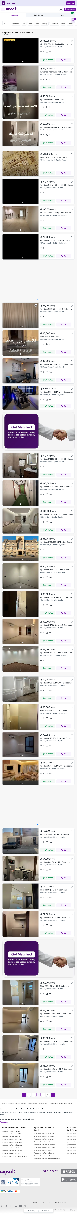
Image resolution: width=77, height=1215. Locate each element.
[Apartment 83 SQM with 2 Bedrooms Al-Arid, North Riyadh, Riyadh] (20, 1032)
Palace (70, 23)
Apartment (15, 23)
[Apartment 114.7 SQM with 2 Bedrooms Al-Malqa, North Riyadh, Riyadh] (20, 383)
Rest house (54, 23)
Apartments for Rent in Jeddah (44, 1136)
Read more (4, 1122)
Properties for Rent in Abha (11, 1153)
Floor (37, 23)
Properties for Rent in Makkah (11, 1137)
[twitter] (25, 1206)
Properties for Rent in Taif (10, 1148)
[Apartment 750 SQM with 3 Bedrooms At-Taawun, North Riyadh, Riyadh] (20, 671)
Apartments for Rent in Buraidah (44, 1153)
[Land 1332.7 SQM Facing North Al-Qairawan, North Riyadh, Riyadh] (20, 176)
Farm (63, 23)
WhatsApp (49, 60)
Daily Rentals (38, 15)
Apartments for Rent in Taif (43, 1150)
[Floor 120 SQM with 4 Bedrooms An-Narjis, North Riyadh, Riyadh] (20, 908)
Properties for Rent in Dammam (12, 1145)
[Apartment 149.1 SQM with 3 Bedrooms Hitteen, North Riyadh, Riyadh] (20, 533)
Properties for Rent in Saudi (17, 1103)
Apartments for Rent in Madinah (44, 1142)
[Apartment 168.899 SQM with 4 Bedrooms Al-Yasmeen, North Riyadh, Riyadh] (20, 561)
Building (44, 23)
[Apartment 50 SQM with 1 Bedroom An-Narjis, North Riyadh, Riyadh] (20, 936)
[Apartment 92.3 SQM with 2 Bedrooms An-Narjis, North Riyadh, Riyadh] (20, 1060)
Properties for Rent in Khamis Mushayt (14, 1156)
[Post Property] (61, 9)
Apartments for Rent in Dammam (44, 1144)
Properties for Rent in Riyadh (37, 1103)
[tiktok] (6, 1206)
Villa (23, 23)
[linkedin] (15, 1206)
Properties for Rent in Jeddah (11, 1134)
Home (4, 1103)
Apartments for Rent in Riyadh (44, 1133)
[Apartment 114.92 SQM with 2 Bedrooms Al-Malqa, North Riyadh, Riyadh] (20, 478)
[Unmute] (35, 305)
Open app (70, 3)
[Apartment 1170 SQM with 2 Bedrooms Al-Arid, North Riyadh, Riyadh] (20, 644)
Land (30, 23)
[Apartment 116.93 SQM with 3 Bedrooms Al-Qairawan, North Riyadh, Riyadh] (20, 588)
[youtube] (20, 1206)
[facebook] (11, 1206)
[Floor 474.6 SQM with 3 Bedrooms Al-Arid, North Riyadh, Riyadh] (20, 1005)
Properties (14, 15)
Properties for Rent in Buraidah (12, 1150)
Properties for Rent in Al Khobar (12, 1139)
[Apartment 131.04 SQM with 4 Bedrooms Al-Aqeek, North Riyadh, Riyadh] (20, 505)
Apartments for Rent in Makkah (44, 1139)
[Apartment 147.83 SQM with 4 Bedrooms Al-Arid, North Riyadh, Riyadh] (20, 616)
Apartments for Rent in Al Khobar (45, 1147)
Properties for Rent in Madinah (12, 1142)
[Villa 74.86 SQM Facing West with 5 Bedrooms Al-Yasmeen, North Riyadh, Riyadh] (20, 231)
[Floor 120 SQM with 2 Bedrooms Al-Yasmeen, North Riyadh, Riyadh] (20, 729)
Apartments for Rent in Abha (43, 1156)
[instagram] (1, 1206)
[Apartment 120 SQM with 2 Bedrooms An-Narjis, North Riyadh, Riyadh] (20, 701)
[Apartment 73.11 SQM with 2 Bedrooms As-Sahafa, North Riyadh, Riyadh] (20, 409)
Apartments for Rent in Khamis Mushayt (47, 1158)
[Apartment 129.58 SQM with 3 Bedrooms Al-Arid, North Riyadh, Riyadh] (20, 757)
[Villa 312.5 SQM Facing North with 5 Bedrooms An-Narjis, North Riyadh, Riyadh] (20, 853)
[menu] (3, 9)
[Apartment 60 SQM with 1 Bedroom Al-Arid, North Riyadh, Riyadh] (20, 881)
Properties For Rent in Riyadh (11, 1131)
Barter (67, 14)
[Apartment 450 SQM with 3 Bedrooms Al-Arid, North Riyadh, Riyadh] (20, 1088)
